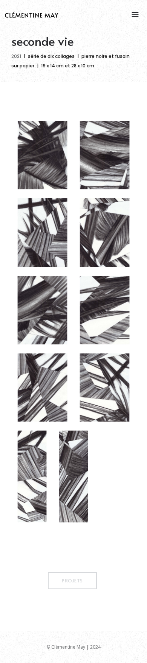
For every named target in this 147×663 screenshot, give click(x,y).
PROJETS (72, 580)
